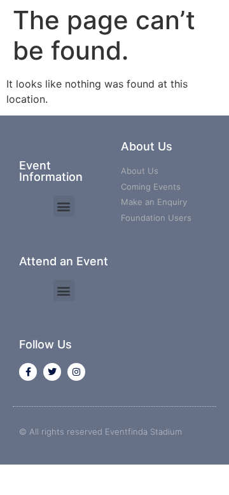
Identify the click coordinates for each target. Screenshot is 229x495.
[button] (63, 205)
